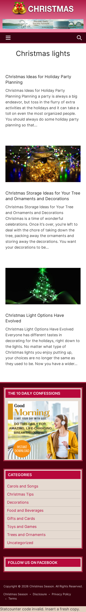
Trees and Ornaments (26, 534)
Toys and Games (22, 526)
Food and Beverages (25, 510)
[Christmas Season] (43, 7)
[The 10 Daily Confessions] (43, 28)
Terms (12, 598)
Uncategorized (20, 543)
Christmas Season (15, 594)
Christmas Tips (20, 494)
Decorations (18, 502)
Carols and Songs (22, 486)
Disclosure (40, 594)
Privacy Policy (61, 594)
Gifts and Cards (21, 518)
